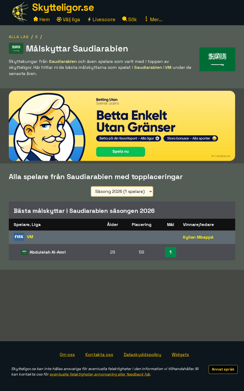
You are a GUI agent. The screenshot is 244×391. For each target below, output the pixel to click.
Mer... (155, 19)
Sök (132, 19)
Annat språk (223, 369)
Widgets (180, 354)
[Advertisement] (122, 305)
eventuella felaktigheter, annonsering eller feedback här (100, 374)
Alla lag (19, 36)
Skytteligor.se (63, 7)
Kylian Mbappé (198, 237)
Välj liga (70, 19)
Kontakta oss (99, 354)
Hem (44, 19)
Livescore (103, 19)
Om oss (67, 354)
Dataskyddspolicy (142, 354)
